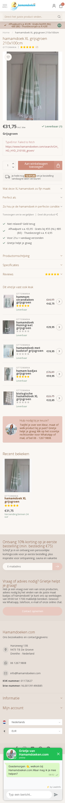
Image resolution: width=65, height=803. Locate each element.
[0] (60, 5)
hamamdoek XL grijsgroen (15, 500)
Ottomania (9, 47)
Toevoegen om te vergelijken (18, 214)
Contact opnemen (32, 611)
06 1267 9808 (18, 663)
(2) (37, 47)
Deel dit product (47, 214)
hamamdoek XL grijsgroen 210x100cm (37, 32)
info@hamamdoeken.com (25, 673)
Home (6, 32)
